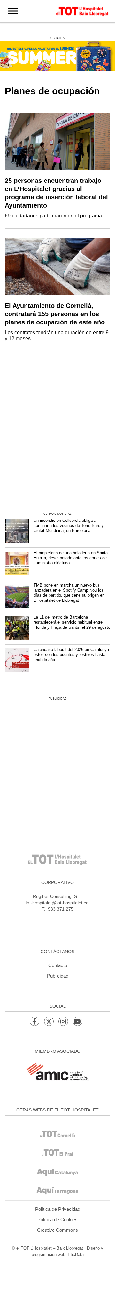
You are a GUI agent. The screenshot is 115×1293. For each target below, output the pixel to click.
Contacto (57, 965)
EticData (76, 1254)
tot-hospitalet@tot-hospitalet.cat (58, 902)
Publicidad (57, 975)
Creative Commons (57, 1230)
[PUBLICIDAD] (57, 55)
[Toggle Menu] (13, 11)
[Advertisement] (57, 440)
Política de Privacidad (57, 1209)
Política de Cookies (57, 1219)
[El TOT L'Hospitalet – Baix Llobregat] (82, 10)
